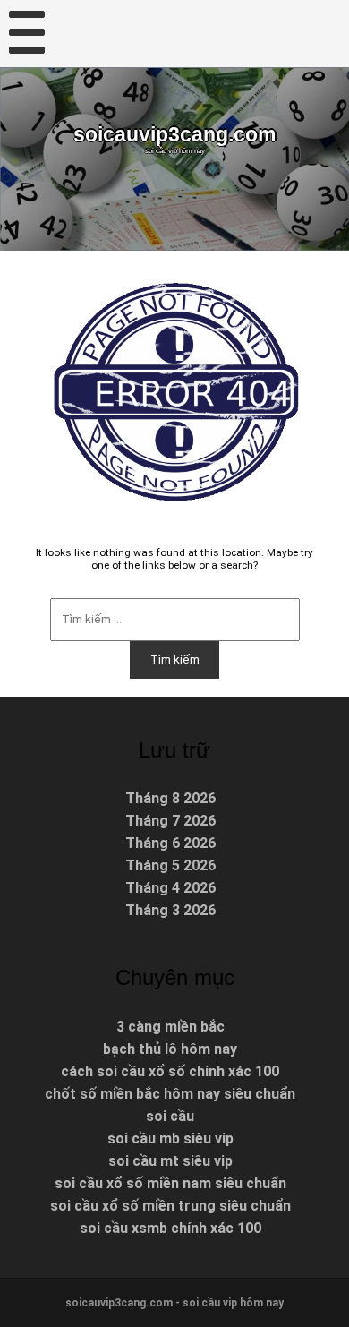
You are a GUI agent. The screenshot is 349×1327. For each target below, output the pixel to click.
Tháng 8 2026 (170, 798)
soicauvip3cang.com (174, 134)
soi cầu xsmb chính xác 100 (170, 1228)
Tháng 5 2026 (170, 865)
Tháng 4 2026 (170, 887)
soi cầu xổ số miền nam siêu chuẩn (170, 1183)
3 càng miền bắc (170, 1026)
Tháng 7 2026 (170, 820)
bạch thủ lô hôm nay (170, 1048)
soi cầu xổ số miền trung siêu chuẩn (170, 1205)
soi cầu (170, 1116)
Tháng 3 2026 (170, 910)
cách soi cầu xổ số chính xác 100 (170, 1071)
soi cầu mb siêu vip (170, 1138)
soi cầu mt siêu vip (170, 1160)
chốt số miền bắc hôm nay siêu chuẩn (170, 1093)
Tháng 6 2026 (170, 843)
